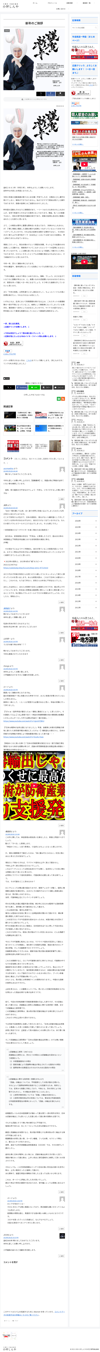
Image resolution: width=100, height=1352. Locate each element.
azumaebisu (8, 468)
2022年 (78, 545)
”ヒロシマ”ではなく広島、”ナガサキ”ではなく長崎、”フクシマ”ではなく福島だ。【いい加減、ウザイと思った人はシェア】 (84, 328)
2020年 (78, 558)
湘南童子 (6, 608)
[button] (34, 99)
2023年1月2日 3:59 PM (10, 669)
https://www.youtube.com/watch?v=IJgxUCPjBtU (23, 721)
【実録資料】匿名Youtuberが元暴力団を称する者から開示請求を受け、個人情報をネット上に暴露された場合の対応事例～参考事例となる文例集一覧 (84, 345)
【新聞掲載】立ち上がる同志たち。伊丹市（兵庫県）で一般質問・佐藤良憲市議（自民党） (84, 192)
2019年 (78, 564)
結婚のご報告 (78, 316)
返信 (62, 499)
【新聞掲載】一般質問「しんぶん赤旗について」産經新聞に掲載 (84, 175)
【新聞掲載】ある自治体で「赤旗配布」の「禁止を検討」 (84, 185)
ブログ (7, 378)
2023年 (78, 539)
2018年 (78, 570)
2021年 (78, 551)
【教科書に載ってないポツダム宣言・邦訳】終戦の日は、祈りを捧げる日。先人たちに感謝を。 (84, 289)
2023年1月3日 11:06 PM (14, 1201)
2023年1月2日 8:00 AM (10, 508)
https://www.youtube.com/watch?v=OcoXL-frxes (23, 737)
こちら (29, 360)
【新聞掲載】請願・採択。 (81, 197)
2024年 (78, 533)
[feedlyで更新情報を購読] (59, 399)
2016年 (78, 582)
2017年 (78, 576)
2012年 (78, 607)
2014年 (78, 595)
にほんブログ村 (9, 354)
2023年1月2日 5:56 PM (10, 690)
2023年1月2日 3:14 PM (10, 641)
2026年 (78, 520)
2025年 (78, 527)
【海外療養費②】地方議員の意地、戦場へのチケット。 (84, 236)
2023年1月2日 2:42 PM (10, 611)
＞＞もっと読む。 (78, 144)
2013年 (78, 601)
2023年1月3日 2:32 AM (12, 834)
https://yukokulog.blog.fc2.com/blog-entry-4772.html (25, 567)
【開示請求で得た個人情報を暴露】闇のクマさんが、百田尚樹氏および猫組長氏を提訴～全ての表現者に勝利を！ (84, 305)
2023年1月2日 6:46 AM (10, 471)
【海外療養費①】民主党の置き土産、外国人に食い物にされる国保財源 (84, 229)
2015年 (78, 589)
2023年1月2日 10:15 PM (10, 1238)
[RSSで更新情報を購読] (63, 399)
